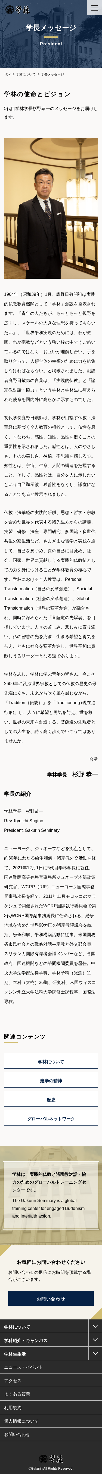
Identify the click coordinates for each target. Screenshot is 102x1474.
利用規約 (12, 1407)
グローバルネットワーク (51, 1119)
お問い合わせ (51, 1299)
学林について (51, 1061)
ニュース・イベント (23, 1367)
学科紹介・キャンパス (26, 1340)
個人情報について (21, 1421)
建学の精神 (51, 1080)
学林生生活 (15, 1354)
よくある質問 (17, 1394)
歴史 (51, 1099)
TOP (7, 74)
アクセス (12, 1380)
